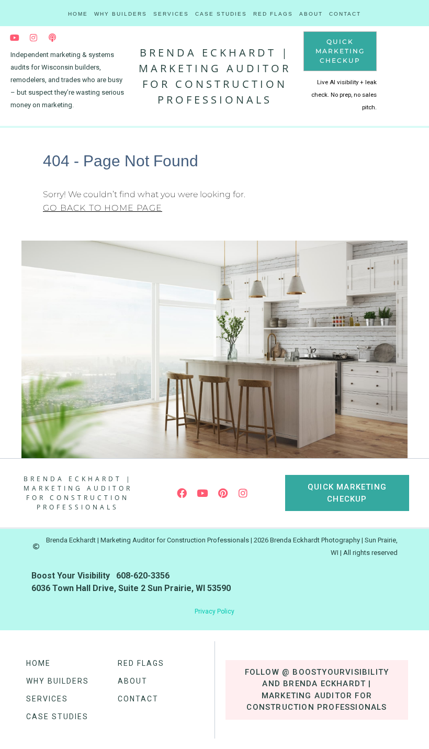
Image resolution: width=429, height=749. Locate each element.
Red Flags (273, 14)
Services (171, 14)
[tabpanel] (68, 80)
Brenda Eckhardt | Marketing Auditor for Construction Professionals (78, 493)
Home (78, 14)
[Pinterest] (223, 493)
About (311, 14)
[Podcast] (52, 37)
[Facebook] (182, 493)
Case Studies (221, 14)
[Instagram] (33, 37)
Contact (345, 14)
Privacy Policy (214, 611)
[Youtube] (14, 37)
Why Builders (120, 14)
